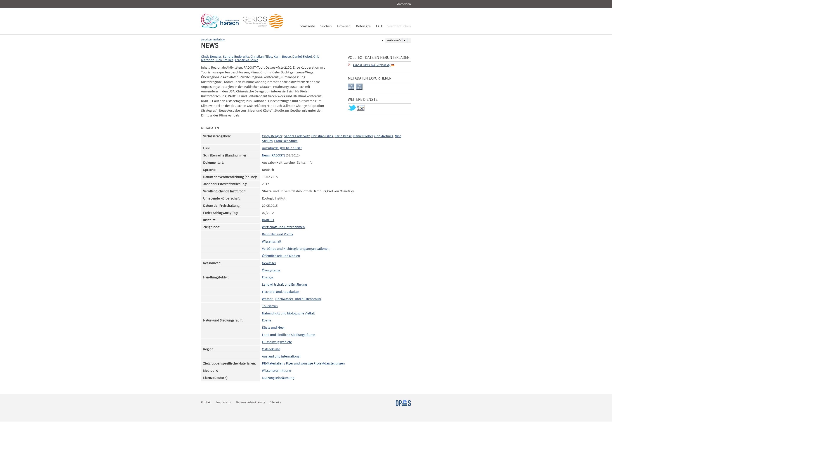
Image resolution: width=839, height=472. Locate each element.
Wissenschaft (271, 241)
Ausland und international (281, 356)
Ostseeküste (271, 349)
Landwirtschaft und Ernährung (284, 284)
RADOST (268, 220)
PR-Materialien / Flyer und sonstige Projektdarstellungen (303, 363)
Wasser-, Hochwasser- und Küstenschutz (291, 299)
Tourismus (270, 306)
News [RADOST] (273, 155)
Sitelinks (275, 402)
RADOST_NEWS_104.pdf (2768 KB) (371, 65)
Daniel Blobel (302, 56)
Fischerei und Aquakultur (280, 292)
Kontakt (206, 402)
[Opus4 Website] (403, 405)
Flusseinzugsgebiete (277, 342)
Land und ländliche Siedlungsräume (288, 335)
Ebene (266, 320)
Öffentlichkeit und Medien (281, 256)
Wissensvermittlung (276, 370)
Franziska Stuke (246, 60)
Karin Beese (282, 56)
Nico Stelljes (224, 60)
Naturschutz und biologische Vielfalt (288, 313)
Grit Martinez (383, 136)
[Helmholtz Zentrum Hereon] (221, 27)
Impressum (223, 402)
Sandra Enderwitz (236, 56)
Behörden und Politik (277, 234)
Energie (267, 277)
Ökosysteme (271, 270)
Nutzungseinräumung (278, 378)
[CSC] (264, 27)
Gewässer (269, 263)
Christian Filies (261, 56)
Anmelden (404, 4)
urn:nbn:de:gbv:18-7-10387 (282, 148)
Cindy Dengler (211, 56)
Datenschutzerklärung (250, 402)
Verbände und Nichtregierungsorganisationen (295, 248)
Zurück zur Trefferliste (213, 39)
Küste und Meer (273, 327)
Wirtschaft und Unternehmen (283, 227)
